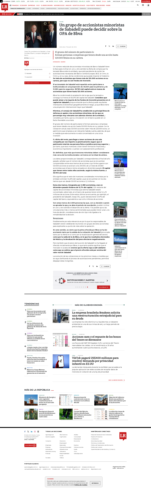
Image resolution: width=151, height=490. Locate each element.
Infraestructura (64, 449)
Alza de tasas (74, 8)
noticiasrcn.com (66, 469)
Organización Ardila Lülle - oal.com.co (119, 467)
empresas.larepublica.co (58, 467)
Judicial (111, 395)
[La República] (4, 7)
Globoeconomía (78, 447)
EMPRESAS (31, 5)
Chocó (29, 8)
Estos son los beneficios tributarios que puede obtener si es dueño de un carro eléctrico (36, 338)
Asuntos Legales (50, 436)
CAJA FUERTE (90, 5)
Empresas (48, 445)
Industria (30, 355)
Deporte (76, 395)
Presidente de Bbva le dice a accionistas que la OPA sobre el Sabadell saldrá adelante (120, 173)
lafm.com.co (76, 469)
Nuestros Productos (96, 436)
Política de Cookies (80, 485)
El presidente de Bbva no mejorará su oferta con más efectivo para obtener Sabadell (120, 222)
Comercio (111, 409)
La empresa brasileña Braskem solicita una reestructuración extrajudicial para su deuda (97, 315)
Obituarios (63, 451)
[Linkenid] (32, 432)
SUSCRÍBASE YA (103, 287)
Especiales (63, 445)
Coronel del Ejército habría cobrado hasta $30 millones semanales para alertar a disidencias (82, 415)
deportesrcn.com (96, 469)
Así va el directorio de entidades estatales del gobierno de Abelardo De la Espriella (36, 325)
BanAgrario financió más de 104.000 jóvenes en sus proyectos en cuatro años (47, 414)
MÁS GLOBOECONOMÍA (116, 380)
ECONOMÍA (23, 5)
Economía (77, 441)
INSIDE (108, 5)
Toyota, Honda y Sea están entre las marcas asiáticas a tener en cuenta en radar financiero (37, 360)
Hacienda (29, 309)
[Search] (138, 5)
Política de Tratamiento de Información (102, 445)
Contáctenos (94, 439)
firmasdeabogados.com (73, 467)
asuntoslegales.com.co (30, 467)
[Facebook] (105, 46)
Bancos (41, 409)
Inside (75, 449)
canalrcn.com (47, 469)
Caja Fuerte (63, 436)
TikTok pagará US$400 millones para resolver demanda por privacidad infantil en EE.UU (95, 360)
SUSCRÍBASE (146, 1)
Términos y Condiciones (98, 443)
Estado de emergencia (94, 8)
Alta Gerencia (63, 434)
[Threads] (38, 432)
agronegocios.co (44, 467)
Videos (62, 457)
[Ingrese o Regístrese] (148, 5)
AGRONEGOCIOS (59, 5)
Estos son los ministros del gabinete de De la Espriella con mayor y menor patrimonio (36, 313)
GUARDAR (122, 46)
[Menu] (10, 5)
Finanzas (48, 447)
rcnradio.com (56, 469)
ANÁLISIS (68, 5)
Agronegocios (50, 434)
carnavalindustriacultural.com (32, 469)
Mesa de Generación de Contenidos (101, 434)
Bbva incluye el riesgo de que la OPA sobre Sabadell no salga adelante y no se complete (120, 105)
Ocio (75, 451)
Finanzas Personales (65, 447)
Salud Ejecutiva (78, 453)
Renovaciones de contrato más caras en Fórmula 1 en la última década (82, 399)
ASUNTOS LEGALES (79, 5)
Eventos (76, 445)
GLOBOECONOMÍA (47, 5)
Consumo (48, 441)
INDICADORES (100, 5)
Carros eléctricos (51, 8)
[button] (55, 281)
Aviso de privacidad (96, 441)
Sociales (48, 457)
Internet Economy (51, 451)
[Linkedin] (113, 46)
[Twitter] (109, 46)
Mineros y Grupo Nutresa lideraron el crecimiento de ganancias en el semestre (37, 371)
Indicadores (49, 449)
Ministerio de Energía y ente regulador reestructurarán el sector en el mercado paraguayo (47, 400)
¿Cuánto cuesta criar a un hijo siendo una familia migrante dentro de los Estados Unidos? (37, 349)
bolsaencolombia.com (88, 467)
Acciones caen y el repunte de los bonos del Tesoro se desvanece (96, 338)
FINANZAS (15, 5)
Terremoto (83, 8)
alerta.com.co (85, 469)
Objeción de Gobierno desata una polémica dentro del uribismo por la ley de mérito (117, 399)
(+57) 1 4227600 (29, 439)
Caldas (42, 8)
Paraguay (41, 395)
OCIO (38, 5)
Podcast (48, 453)
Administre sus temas (33, 82)
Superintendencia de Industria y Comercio (103, 449)
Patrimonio (36, 8)
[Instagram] (35, 432)
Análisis (76, 434)
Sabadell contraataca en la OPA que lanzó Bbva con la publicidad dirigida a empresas (120, 251)
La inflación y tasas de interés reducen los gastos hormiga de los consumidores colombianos (116, 415)
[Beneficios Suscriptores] (143, 5)
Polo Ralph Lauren (63, 8)
